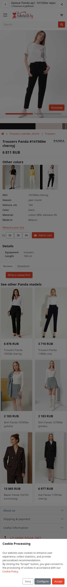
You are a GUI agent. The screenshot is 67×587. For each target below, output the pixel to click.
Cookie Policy (10, 571)
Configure (43, 581)
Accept (58, 581)
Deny (28, 581)
